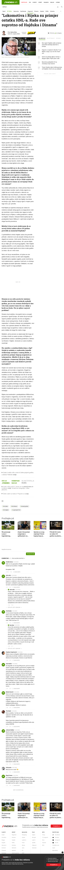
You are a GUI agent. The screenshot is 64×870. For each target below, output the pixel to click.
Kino (43, 840)
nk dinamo (14, 506)
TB (3, 612)
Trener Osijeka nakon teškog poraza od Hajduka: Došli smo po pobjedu (52, 68)
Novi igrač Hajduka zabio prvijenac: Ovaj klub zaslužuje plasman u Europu (52, 44)
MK (3, 693)
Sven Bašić (9, 663)
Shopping (24, 834)
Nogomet (30, 11)
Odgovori (34, 845)
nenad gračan (24, 506)
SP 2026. (9, 11)
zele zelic (8, 575)
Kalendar (4, 853)
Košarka (52, 11)
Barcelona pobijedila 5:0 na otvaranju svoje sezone (49, 62)
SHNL (47, 11)
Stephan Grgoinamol (11, 652)
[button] (4, 525)
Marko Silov (13, 32)
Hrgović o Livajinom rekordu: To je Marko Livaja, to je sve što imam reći (51, 51)
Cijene (58, 2)
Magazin (24, 832)
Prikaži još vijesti (50, 73)
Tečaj (43, 834)
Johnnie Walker (10, 730)
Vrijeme (44, 842)
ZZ (3, 576)
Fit (22, 850)
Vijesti (35, 2)
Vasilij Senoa (9, 562)
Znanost (4, 850)
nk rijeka (5, 506)
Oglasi (52, 2)
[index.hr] (11, 2)
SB (3, 664)
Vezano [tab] (58, 38)
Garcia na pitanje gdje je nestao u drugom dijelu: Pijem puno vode (51, 57)
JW (3, 731)
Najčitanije (23, 11)
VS (3, 563)
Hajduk (42, 11)
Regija (3, 840)
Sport (40, 2)
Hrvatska (4, 837)
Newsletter (55, 850)
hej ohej (12, 625)
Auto (23, 847)
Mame (23, 845)
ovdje (9, 488)
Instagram (57, 840)
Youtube (57, 837)
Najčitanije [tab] (51, 38)
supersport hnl (16, 510)
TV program (45, 837)
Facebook (57, 834)
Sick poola (8, 767)
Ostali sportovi (15, 853)
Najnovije (16, 11)
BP (3, 776)
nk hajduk (5, 510)
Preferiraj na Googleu (56, 33)
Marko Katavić (9, 692)
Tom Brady (9, 611)
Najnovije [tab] (42, 38)
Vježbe (33, 842)
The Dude (8, 711)
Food (23, 842)
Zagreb (3, 842)
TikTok (56, 842)
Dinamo (36, 11)
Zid (30, 2)
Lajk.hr (34, 840)
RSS (43, 845)
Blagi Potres (9, 775)
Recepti (34, 837)
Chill (23, 853)
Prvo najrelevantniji (18, 558)
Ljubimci (24, 840)
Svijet (3, 834)
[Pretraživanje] (61, 7)
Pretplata (24, 2)
